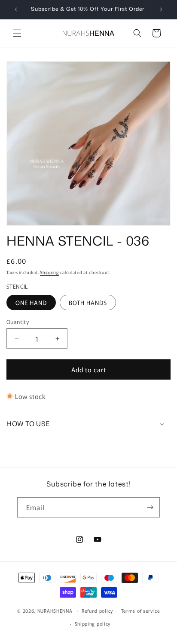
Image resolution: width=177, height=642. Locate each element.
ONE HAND (31, 302)
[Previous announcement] (15, 9)
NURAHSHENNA (55, 610)
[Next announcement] (161, 9)
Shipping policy (93, 623)
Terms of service (140, 610)
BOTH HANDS (88, 302)
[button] (17, 33)
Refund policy (97, 610)
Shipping (49, 272)
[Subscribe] (149, 507)
